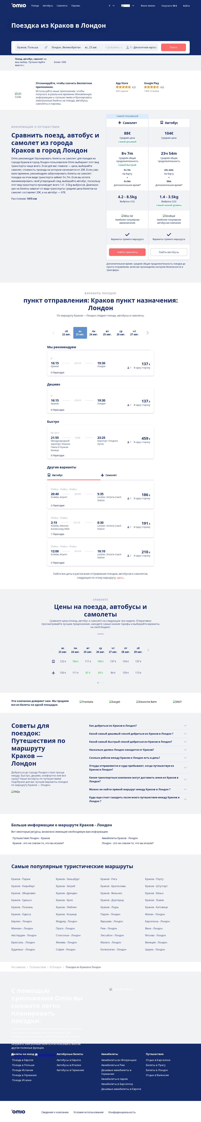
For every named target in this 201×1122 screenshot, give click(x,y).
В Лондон (56, 967)
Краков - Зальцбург (68, 879)
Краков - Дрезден (66, 893)
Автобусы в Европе (69, 1060)
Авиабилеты (109, 1054)
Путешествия (38, 967)
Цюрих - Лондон (155, 949)
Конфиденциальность (122, 1112)
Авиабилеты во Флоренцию (118, 1060)
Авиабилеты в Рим (113, 1065)
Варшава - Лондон (111, 921)
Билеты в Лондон (157, 1070)
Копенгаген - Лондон (113, 949)
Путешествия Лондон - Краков (31, 838)
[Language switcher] (128, 6)
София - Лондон (65, 949)
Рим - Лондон (108, 928)
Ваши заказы (148, 5)
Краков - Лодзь (109, 907)
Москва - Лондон (155, 935)
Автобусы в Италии (69, 1065)
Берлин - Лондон (21, 921)
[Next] (147, 333)
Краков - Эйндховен (23, 893)
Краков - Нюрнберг (23, 886)
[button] (94, 47)
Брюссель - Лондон (23, 942)
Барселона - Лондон (157, 921)
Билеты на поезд (23, 1054)
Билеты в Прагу (156, 1065)
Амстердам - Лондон (23, 935)
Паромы (75, 5)
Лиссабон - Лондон (112, 935)
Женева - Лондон (66, 942)
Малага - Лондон (110, 942)
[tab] (73, 475)
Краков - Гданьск (21, 900)
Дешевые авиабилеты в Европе (121, 1089)
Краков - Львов (154, 900)
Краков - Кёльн (154, 893)
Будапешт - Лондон (23, 949)
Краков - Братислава (113, 886)
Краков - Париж (20, 879)
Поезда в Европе (22, 1060)
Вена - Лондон (154, 928)
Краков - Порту (154, 879)
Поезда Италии (21, 1080)
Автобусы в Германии (70, 1070)
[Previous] (52, 650)
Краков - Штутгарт (156, 886)
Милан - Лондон (155, 914)
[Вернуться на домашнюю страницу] (21, 5)
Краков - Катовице (156, 907)
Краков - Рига (108, 879)
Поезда (35, 5)
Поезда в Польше (23, 1065)
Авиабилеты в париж (114, 1079)
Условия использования (88, 1112)
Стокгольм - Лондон (68, 935)
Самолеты (62, 5)
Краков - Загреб (65, 886)
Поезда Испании (22, 1070)
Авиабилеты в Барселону (117, 1084)
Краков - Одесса (21, 914)
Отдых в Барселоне (158, 1060)
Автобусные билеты (70, 1054)
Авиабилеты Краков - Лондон (120, 838)
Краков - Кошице (66, 914)
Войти (186, 6)
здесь (120, 577)
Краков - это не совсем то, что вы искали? (38, 843)
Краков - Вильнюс (111, 893)
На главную (18, 967)
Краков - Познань (22, 907)
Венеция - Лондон (156, 942)
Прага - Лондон (65, 928)
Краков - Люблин (66, 907)
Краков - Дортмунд (112, 900)
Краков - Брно (64, 900)
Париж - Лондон (110, 914)
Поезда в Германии (24, 1075)
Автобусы (48, 5)
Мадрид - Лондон (66, 921)
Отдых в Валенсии (157, 1075)
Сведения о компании (54, 1112)
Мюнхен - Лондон (22, 928)
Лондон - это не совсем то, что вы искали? (128, 843)
